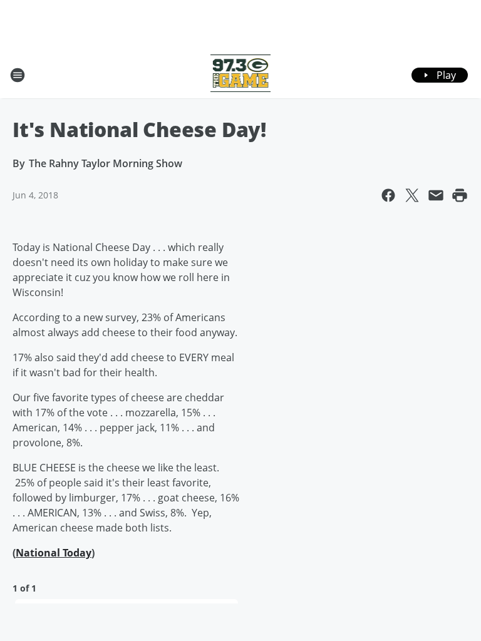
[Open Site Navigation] (17, 75)
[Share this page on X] (412, 195)
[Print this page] (459, 195)
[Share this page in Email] (436, 195)
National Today (53, 553)
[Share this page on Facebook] (388, 195)
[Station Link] (240, 74)
